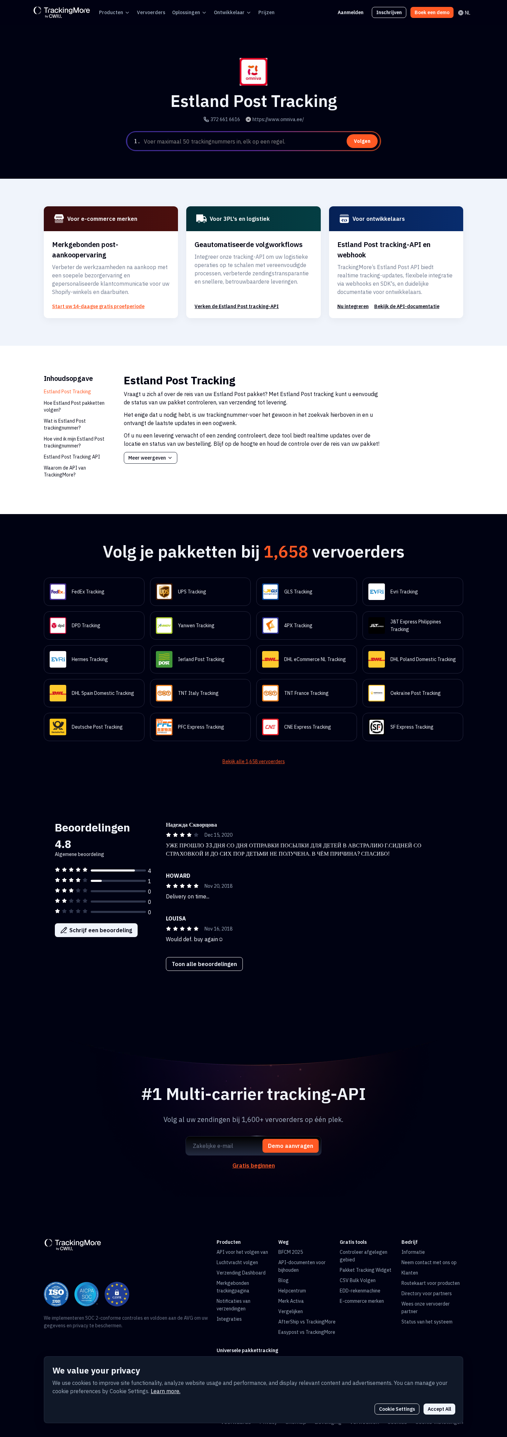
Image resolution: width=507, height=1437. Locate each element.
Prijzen (266, 12)
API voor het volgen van (242, 1252)
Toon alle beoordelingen (204, 964)
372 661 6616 (225, 119)
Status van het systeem (427, 1322)
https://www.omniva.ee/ (278, 119)
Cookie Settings (397, 1409)
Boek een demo (432, 12)
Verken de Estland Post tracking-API (237, 306)
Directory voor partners (426, 1293)
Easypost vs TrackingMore (306, 1332)
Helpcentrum (292, 1291)
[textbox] (261, 141)
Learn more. (165, 1391)
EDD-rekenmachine (360, 1291)
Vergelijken (290, 1311)
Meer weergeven (147, 458)
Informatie (413, 1252)
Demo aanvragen (290, 1145)
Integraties (229, 1319)
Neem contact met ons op (429, 1262)
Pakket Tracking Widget (365, 1270)
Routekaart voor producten (430, 1283)
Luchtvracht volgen (237, 1262)
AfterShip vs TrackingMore (307, 1322)
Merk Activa (291, 1301)
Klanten (409, 1273)
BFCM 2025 (290, 1252)
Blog (283, 1280)
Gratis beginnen (253, 1165)
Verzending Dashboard (241, 1273)
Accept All (439, 1409)
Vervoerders (151, 12)
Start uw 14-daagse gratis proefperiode (98, 306)
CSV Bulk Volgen (358, 1280)
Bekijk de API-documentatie (406, 306)
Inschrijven (389, 12)
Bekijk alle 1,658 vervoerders (253, 761)
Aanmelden (351, 12)
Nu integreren (353, 306)
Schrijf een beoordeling (100, 930)
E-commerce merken (362, 1301)
